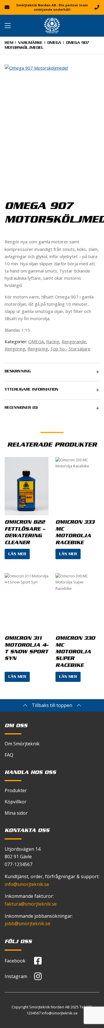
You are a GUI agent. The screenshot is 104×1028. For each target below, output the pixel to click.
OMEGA (54, 43)
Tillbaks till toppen (52, 705)
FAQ (9, 755)
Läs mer (17, 555)
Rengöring (15, 349)
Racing (52, 341)
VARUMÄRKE (30, 43)
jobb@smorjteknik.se (27, 923)
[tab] (52, 372)
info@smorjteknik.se (27, 884)
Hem (9, 43)
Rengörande (74, 341)
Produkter (16, 790)
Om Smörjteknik (22, 743)
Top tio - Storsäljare (70, 349)
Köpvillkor (16, 801)
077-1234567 (18, 864)
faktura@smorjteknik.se (31, 904)
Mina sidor (16, 813)
